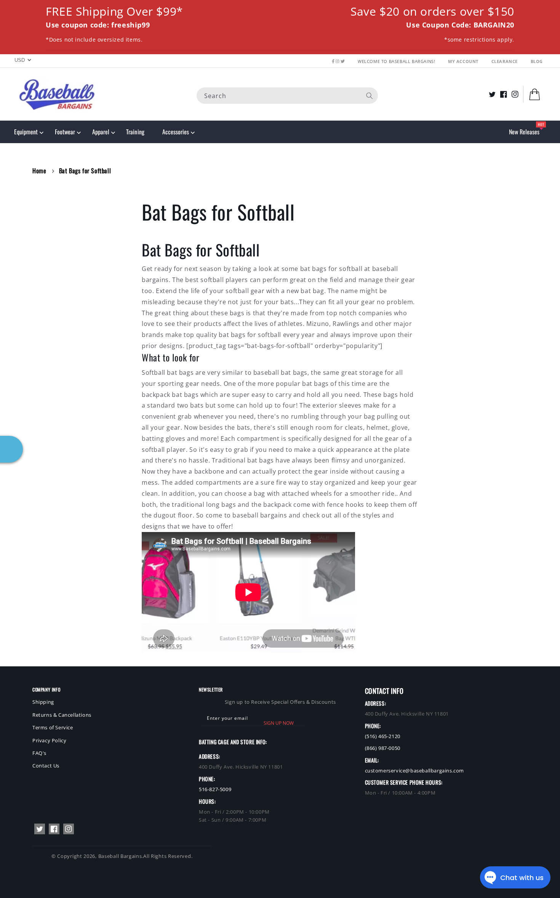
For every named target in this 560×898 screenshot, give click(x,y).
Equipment (26, 131)
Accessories (175, 131)
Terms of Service (52, 727)
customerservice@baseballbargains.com (414, 770)
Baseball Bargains (120, 856)
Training (135, 131)
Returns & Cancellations (61, 714)
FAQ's (39, 753)
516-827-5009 (215, 789)
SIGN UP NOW (279, 723)
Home (39, 170)
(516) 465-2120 (382, 736)
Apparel (100, 131)
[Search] (369, 95)
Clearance (505, 61)
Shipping (43, 701)
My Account (464, 61)
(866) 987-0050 (382, 748)
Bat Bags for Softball (85, 170)
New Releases (524, 131)
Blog (537, 61)
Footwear (65, 131)
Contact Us (45, 765)
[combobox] (287, 95)
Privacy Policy (49, 740)
